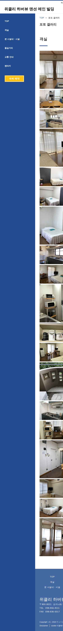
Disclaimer (44, 626)
